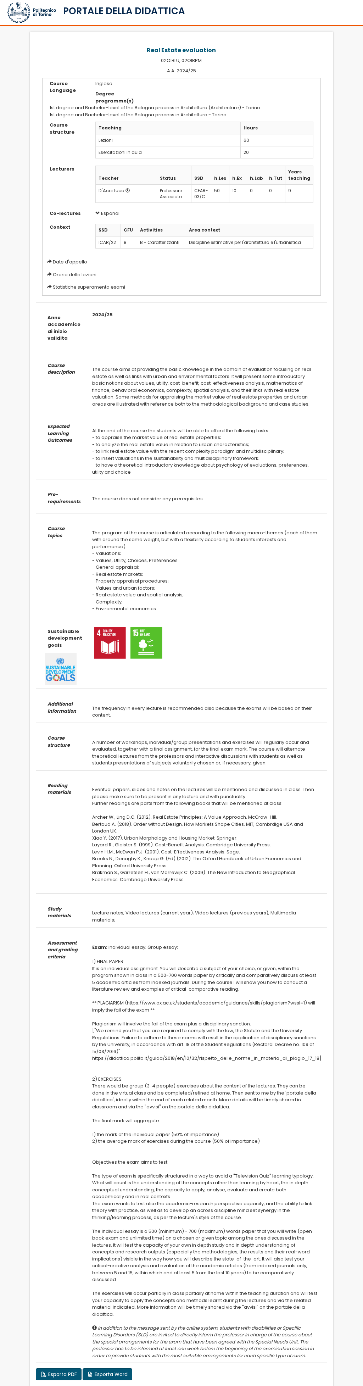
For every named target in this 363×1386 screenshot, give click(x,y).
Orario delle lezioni (74, 274)
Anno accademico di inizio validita (64, 328)
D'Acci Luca (111, 190)
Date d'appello (70, 261)
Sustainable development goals (65, 638)
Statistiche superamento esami (89, 287)
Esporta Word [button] (110, 1374)
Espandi (109, 213)
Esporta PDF (62, 1374)
